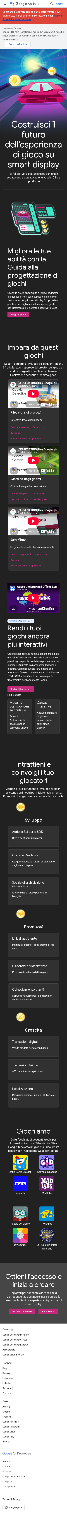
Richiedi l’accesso (22, 1311)
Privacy (16, 1499)
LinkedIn (6, 1383)
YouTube (6, 1393)
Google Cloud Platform (13, 1476)
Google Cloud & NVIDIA (13, 1354)
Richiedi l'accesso (20, 689)
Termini (6, 1499)
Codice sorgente (19, 427)
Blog (4, 1368)
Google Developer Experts (15, 1344)
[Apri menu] (5, 3)
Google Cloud (8, 1431)
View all (6, 1441)
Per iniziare (48, 1311)
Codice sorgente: (20, 554)
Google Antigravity (11, 1426)
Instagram (7, 1378)
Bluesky (6, 1373)
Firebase (6, 1416)
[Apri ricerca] (52, 4)
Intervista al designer (35, 499)
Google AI (7, 1481)
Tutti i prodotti (9, 1486)
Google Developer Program (15, 1334)
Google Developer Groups (14, 1339)
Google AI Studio (10, 1421)
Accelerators (8, 1349)
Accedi (59, 3)
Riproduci (15, 432)
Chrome (6, 1411)
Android (6, 1407)
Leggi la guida (18, 314)
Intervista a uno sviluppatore (25, 438)
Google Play (8, 1436)
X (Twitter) (7, 1388)
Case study (38, 427)
